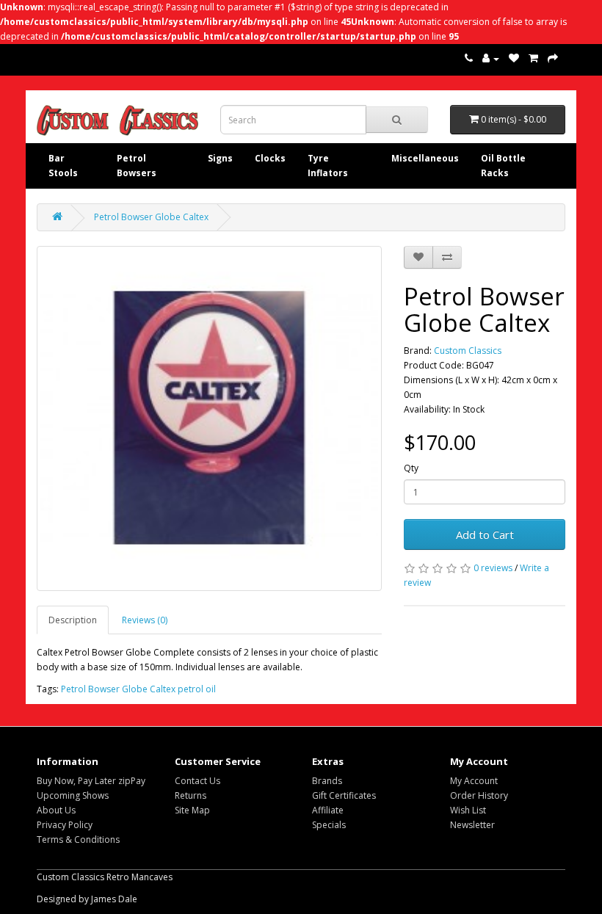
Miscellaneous (425, 158)
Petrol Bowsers (136, 165)
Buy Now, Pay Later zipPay (91, 781)
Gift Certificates (344, 795)
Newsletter (472, 825)
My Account (474, 781)
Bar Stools (63, 165)
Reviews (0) (144, 620)
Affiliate (328, 810)
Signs (220, 158)
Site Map (192, 810)
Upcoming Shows (73, 795)
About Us (56, 810)
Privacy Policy (65, 825)
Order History (479, 795)
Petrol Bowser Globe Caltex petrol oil (138, 689)
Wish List (468, 810)
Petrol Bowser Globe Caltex (151, 217)
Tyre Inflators (328, 165)
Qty (411, 468)
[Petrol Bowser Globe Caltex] (209, 418)
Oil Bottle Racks (503, 165)
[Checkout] (553, 58)
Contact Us (197, 781)
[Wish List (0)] (514, 58)
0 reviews (493, 568)
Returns (190, 795)
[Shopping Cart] (533, 58)
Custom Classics (467, 350)
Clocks (270, 158)
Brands (327, 781)
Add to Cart (485, 534)
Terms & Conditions (78, 839)
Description (72, 620)
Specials (329, 825)
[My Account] (490, 58)
